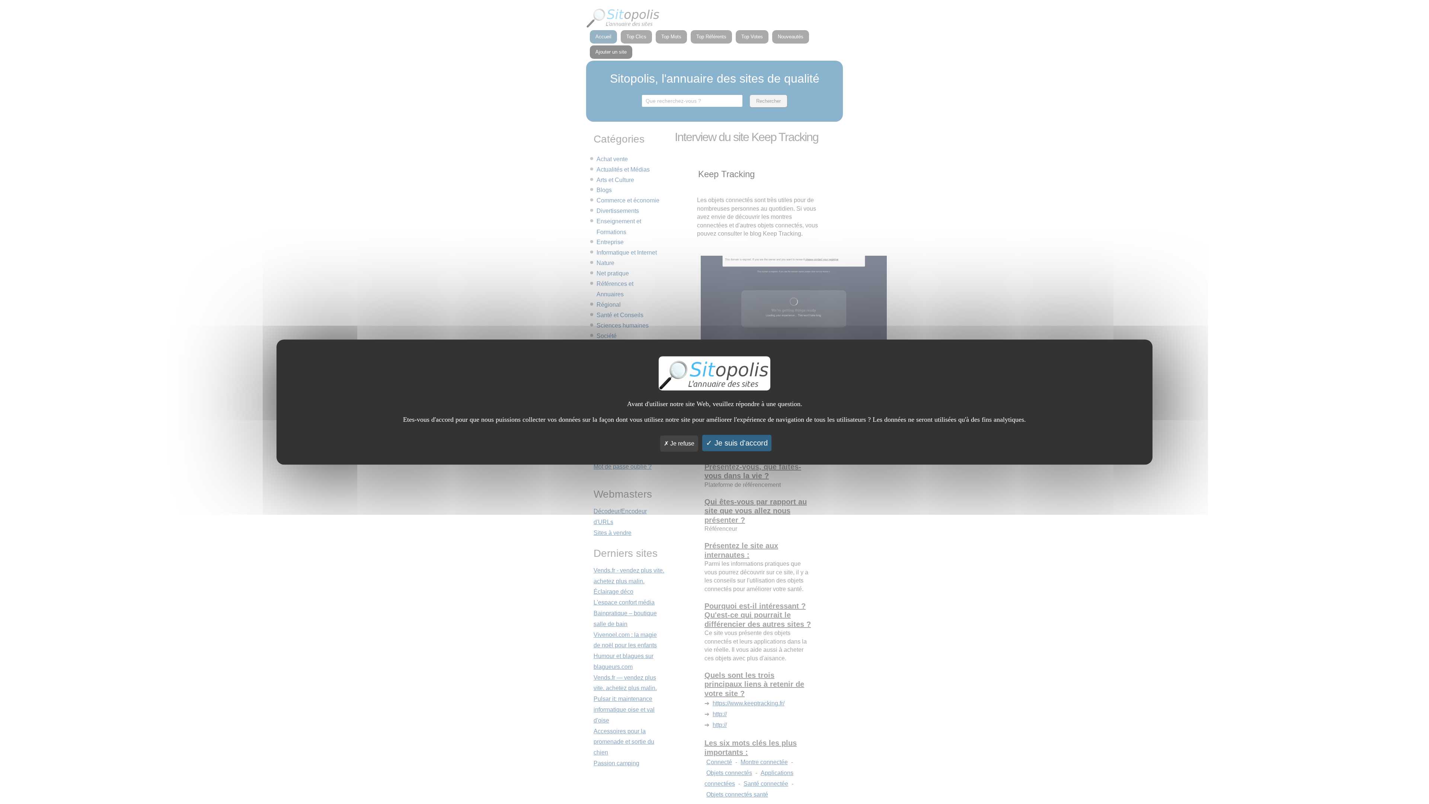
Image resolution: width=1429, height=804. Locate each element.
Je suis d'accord (740, 443)
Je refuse (681, 443)
